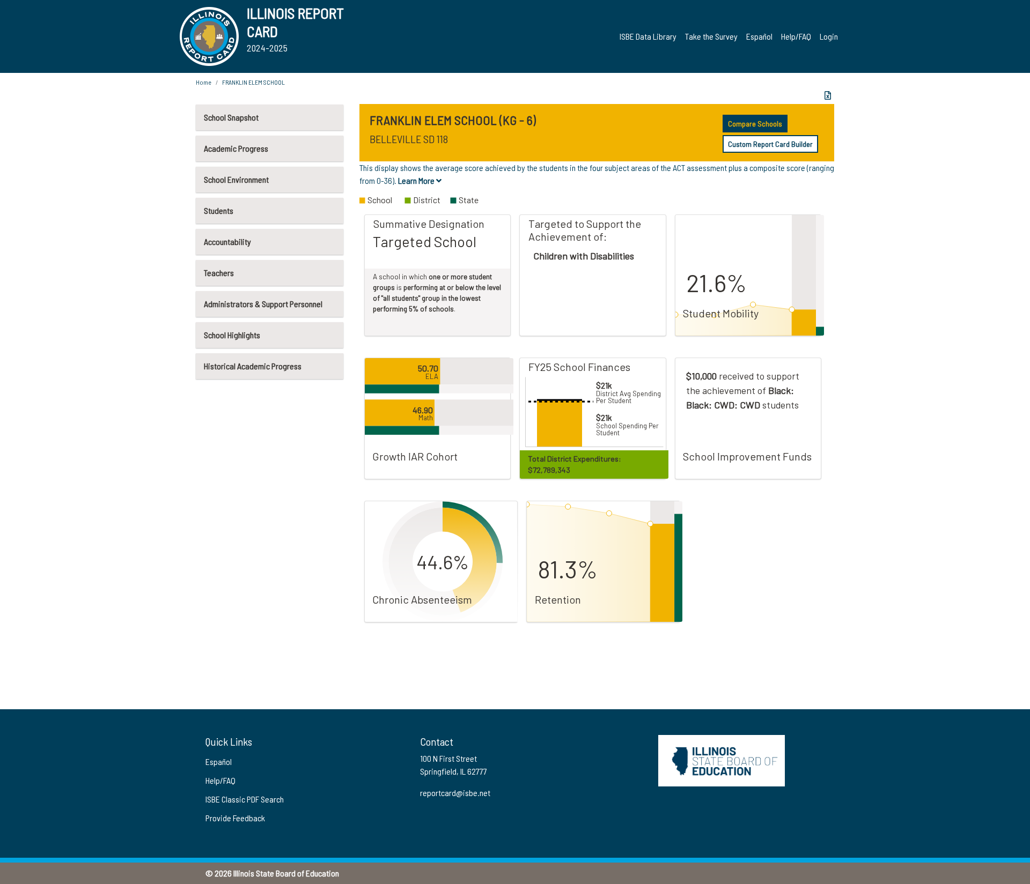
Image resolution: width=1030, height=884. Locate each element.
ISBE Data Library (648, 36)
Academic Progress (236, 148)
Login (829, 36)
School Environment (236, 179)
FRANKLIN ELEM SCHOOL (253, 82)
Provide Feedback (235, 818)
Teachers (219, 273)
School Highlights (232, 335)
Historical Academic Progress (252, 366)
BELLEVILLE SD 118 (409, 138)
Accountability (227, 241)
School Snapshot (231, 117)
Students (218, 210)
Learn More (417, 180)
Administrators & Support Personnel (263, 304)
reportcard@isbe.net (455, 793)
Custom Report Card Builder (770, 143)
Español (759, 36)
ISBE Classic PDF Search (244, 799)
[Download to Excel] (827, 95)
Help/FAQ (796, 36)
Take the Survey (711, 36)
